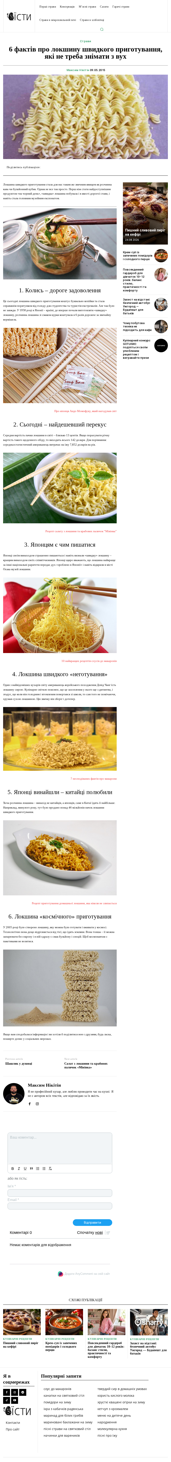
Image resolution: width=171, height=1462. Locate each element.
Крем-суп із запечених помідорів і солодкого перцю (138, 256)
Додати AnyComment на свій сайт (87, 1273)
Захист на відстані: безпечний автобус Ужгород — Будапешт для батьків (136, 306)
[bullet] (44, 1168)
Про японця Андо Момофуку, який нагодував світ (85, 411)
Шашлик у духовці (18, 1063)
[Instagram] (37, 1103)
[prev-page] (152, 190)
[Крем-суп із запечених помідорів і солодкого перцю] (161, 256)
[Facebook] (29, 1103)
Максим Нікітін (78, 70)
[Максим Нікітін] (13, 1094)
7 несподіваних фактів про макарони (94, 778)
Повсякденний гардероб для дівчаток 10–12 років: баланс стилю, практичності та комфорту (134, 280)
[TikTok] (6, 1400)
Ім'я (12, 1186)
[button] (102, 29)
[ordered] (38, 1168)
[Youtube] (14, 1400)
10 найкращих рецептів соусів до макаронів (89, 661)
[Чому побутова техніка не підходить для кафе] (161, 326)
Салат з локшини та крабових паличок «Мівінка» (86, 1065)
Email (13, 1200)
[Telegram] (22, 1392)
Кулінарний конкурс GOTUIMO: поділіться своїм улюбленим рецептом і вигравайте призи (137, 349)
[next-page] (160, 190)
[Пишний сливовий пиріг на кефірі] (145, 213)
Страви (85, 41)
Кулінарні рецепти (17, 1339)
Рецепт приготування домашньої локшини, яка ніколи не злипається (74, 903)
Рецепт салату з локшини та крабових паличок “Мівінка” (81, 531)
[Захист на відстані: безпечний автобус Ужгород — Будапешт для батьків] (161, 304)
